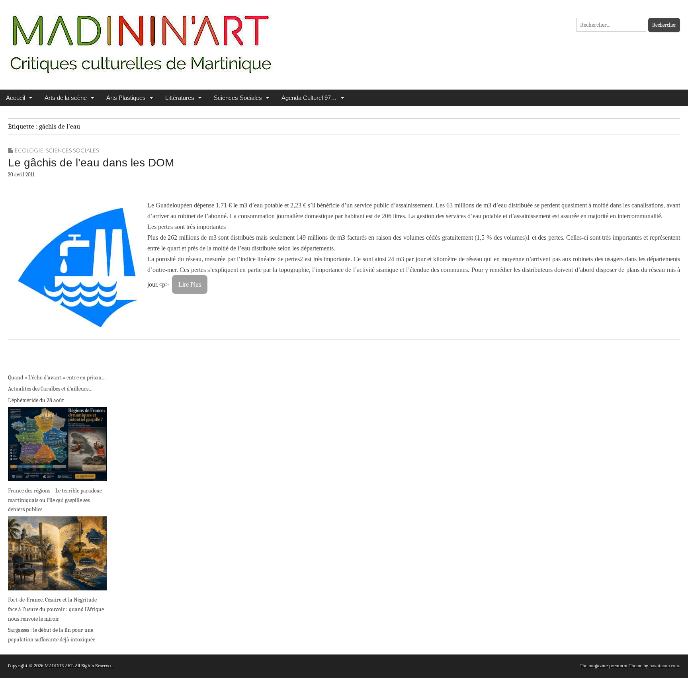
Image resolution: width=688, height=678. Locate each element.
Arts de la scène (66, 97)
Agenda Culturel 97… (309, 97)
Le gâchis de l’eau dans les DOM (91, 162)
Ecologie (29, 150)
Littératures (179, 97)
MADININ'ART (59, 665)
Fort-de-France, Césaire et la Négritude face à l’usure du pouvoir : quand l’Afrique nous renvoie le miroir (56, 609)
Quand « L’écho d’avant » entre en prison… (57, 377)
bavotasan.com (664, 665)
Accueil (15, 97)
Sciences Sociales (238, 97)
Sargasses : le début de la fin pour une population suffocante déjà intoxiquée (51, 635)
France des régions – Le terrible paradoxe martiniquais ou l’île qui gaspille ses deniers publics (55, 500)
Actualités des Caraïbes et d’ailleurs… (50, 388)
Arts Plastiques (126, 97)
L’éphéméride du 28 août (36, 400)
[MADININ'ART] (140, 39)
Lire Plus (189, 284)
